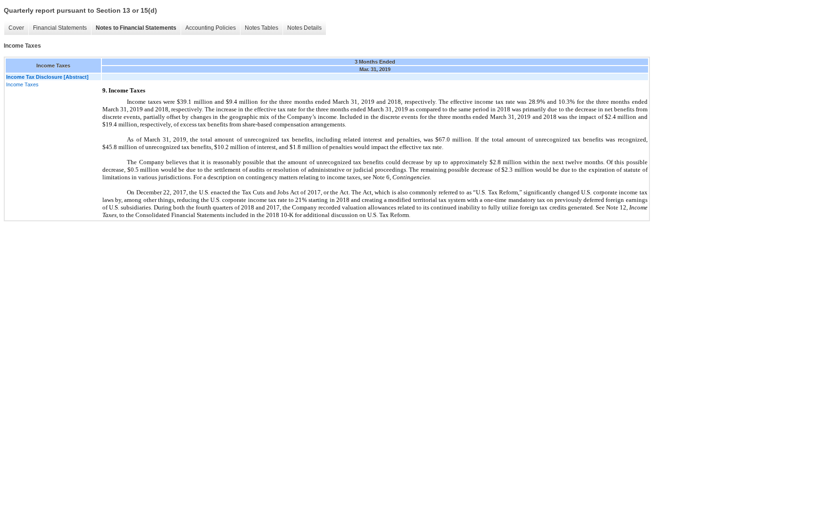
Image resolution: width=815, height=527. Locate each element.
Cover (16, 28)
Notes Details (304, 28)
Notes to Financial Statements (136, 28)
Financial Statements (60, 28)
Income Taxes (22, 84)
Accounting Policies (210, 28)
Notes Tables (261, 28)
